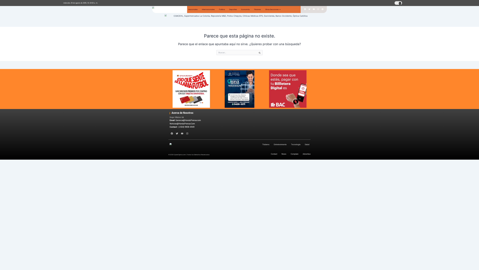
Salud (307, 144)
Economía (245, 9)
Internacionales (208, 9)
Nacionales (193, 9)
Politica (222, 9)
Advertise (307, 154)
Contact (274, 154)
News (284, 154)
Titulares (257, 9)
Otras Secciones (272, 9)
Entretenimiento (280, 144)
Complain (294, 154)
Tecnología (295, 144)
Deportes (233, 9)
